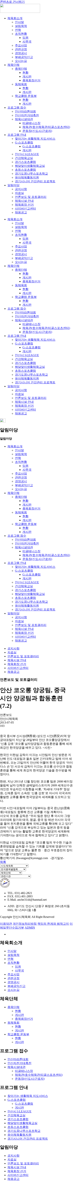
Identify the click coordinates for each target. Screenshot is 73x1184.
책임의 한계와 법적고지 (53, 923)
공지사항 (21, 189)
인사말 (19, 22)
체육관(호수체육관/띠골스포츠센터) (46, 127)
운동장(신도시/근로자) (37, 130)
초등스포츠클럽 (25, 169)
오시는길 (21, 61)
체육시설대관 (24, 119)
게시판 (26, 76)
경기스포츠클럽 (25, 161)
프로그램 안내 (16, 134)
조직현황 (21, 33)
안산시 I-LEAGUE (27, 154)
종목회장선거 (31, 80)
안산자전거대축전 (27, 115)
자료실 (19, 193)
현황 (25, 72)
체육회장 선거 (24, 204)
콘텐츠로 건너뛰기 (12, 1)
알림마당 (13, 185)
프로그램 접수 (16, 107)
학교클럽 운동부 (26, 95)
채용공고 (21, 212)
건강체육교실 (24, 158)
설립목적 (21, 26)
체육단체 (13, 64)
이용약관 (6, 923)
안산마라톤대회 (25, 111)
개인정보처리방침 (25, 923)
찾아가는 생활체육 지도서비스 (35, 138)
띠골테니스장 (31, 123)
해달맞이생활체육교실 (30, 165)
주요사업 (21, 45)
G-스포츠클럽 (24, 142)
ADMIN (30, 927)
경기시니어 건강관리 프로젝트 (35, 181)
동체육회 (21, 84)
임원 (25, 37)
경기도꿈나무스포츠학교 (31, 173)
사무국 (26, 41)
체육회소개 (14, 18)
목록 (3, 861)
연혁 (18, 29)
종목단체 (21, 68)
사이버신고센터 (25, 208)
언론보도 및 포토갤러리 (30, 196)
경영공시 (21, 53)
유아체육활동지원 (27, 177)
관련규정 (21, 49)
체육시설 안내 (24, 200)
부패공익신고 (24, 57)
